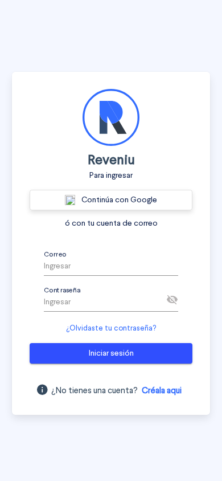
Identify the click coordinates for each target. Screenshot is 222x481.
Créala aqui (162, 391)
